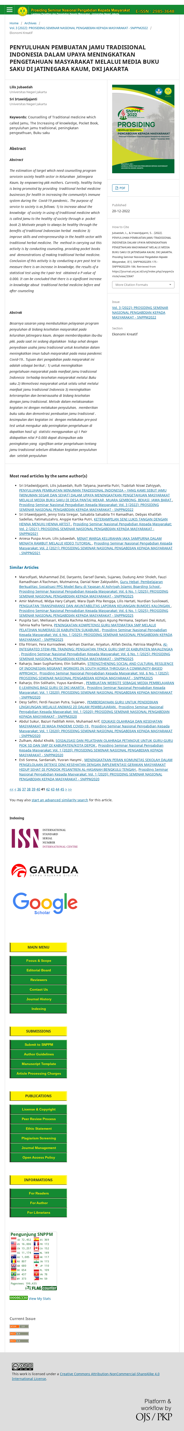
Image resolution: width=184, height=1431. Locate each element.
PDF (122, 188)
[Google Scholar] (45, 915)
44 (57, 789)
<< (11, 789)
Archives (30, 23)
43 (53, 789)
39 (33, 789)
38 (29, 789)
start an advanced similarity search (60, 800)
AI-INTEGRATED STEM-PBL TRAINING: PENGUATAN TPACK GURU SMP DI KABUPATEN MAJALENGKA (96, 646)
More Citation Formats (131, 284)
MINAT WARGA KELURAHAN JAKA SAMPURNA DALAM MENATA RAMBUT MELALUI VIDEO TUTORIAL (90, 540)
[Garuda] (45, 883)
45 (62, 789)
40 (38, 789)
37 (24, 789)
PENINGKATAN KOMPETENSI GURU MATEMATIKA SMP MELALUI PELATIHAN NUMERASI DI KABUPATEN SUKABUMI (87, 627)
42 (48, 789)
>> (70, 789)
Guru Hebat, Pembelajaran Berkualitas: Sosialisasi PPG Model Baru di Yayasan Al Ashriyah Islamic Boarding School (91, 584)
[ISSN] (45, 850)
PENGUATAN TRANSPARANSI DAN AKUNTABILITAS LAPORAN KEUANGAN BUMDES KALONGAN (95, 605)
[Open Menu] (9, 9)
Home (14, 23)
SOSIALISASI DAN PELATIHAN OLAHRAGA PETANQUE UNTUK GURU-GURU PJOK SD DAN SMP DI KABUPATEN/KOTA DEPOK (96, 743)
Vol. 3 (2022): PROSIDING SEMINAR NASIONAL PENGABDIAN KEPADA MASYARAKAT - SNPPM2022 (79, 28)
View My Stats (40, 1298)
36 (19, 789)
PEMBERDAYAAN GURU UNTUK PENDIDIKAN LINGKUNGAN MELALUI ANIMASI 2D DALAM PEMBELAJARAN (88, 704)
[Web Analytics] (19, 1298)
